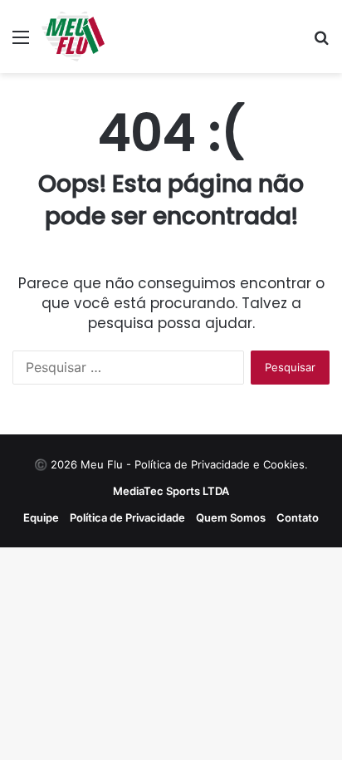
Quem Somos (231, 517)
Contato (297, 517)
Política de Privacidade (127, 517)
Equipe (41, 517)
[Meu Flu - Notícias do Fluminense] (73, 36)
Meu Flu (102, 464)
